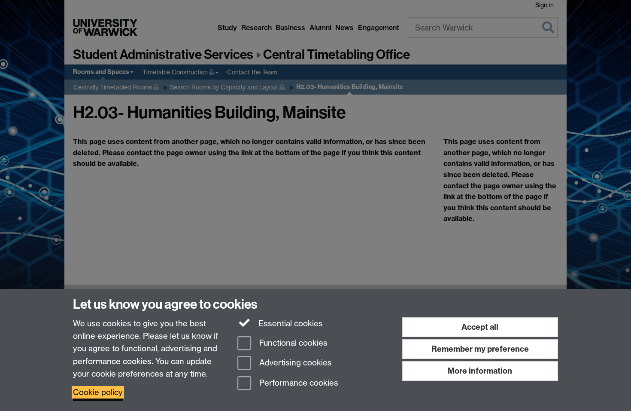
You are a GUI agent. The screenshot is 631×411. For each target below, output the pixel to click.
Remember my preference (480, 349)
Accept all (479, 327)
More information (480, 371)
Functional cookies (292, 343)
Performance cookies (297, 383)
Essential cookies (289, 323)
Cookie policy (98, 392)
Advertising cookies (294, 363)
